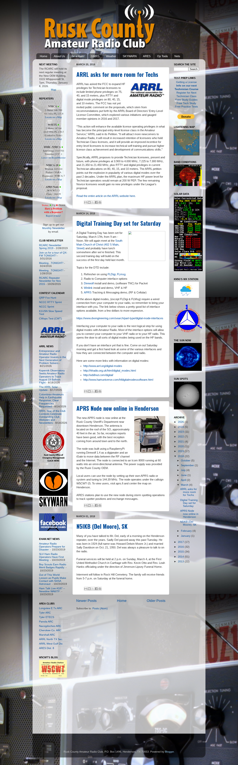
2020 (181, 446)
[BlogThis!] (89, 202)
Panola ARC (46, 621)
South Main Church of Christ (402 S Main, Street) (99, 244)
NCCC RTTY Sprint (50, 302)
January (186, 535)
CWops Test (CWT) (50, 318)
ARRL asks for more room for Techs (117, 74)
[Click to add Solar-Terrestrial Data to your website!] (188, 270)
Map (53, 89)
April (184, 480)
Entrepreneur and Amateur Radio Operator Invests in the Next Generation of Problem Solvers (52, 357)
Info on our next (186, 85)
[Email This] (86, 202)
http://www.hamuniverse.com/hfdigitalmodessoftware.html (118, 379)
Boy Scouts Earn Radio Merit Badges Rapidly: (52, 566)
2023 (181, 431)
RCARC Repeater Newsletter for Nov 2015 (50, 281)
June (184, 475)
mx (119, 737)
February (186, 530)
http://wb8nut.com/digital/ (98, 375)
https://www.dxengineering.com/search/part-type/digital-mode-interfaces (119, 318)
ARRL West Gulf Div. (51, 643)
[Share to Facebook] (96, 202)
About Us (59, 56)
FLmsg (121, 274)
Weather (111, 56)
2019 (181, 451)
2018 (181, 456)
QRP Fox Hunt (47, 297)
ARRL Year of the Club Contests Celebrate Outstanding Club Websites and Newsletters (52, 417)
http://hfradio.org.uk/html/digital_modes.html (109, 370)
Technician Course (186, 89)
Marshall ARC (47, 634)
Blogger (169, 751)
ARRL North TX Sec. (51, 639)
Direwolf (89, 283)
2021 (181, 441)
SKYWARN (130, 56)
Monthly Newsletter (53, 228)
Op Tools (162, 56)
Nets (177, 56)
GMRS (95, 56)
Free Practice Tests (186, 106)
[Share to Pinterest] (100, 202)
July (183, 470)
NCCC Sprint (46, 306)
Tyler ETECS (46, 617)
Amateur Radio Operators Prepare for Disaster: (52, 546)
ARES (147, 56)
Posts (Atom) (100, 608)
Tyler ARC (45, 612)
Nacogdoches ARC (50, 626)
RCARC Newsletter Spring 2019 (50, 247)
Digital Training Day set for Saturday (118, 223)
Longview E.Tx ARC (50, 608)
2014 (181, 556)
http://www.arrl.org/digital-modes (102, 365)
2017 (181, 542)
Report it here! (53, 215)
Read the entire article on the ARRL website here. (106, 195)
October (186, 460)
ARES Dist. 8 (46, 648)
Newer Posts (86, 601)
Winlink (88, 287)
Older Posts (156, 601)
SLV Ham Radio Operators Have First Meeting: (51, 557)
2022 (181, 436)
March (185, 484)
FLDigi (111, 274)
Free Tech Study (186, 103)
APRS (87, 292)
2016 (181, 546)
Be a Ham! (77, 56)
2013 (181, 561)
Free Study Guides (186, 99)
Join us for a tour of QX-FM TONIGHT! (53, 254)
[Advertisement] (50, 706)
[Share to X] (93, 202)
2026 (181, 422)
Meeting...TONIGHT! (51, 263)
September (188, 465)
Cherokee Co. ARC (50, 630)
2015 (181, 551)
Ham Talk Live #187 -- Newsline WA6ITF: (52, 590)
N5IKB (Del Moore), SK (102, 526)
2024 (181, 427)
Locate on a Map (53, 117)
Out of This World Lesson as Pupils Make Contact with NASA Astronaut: (52, 579)
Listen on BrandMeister (53, 157)
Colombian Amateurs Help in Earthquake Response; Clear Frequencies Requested (51, 400)
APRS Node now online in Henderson (117, 408)
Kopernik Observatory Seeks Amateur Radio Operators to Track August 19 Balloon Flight (52, 376)
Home (43, 56)
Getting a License (186, 82)
